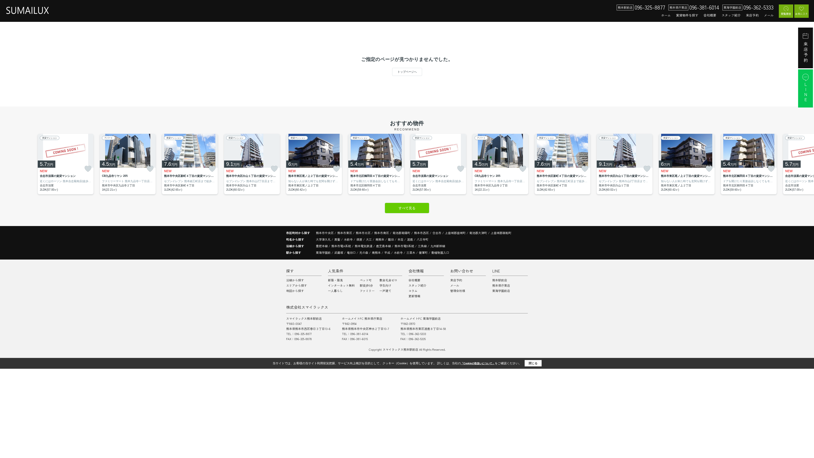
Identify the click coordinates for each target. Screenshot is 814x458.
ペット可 (366, 280)
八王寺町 (422, 239)
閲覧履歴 (786, 13)
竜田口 (351, 252)
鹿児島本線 (384, 246)
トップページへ (407, 71)
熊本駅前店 (499, 280)
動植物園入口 (440, 252)
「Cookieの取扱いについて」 (478, 363)
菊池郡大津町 (478, 233)
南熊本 (380, 239)
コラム (412, 291)
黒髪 (337, 239)
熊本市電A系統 (341, 246)
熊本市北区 (363, 233)
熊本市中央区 (325, 233)
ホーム (666, 15)
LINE (806, 92)
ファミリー (367, 291)
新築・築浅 (335, 280)
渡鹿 (410, 239)
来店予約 (752, 15)
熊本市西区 (421, 233)
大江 (369, 239)
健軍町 (423, 252)
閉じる (533, 363)
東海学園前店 (501, 291)
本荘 (400, 239)
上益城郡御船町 (501, 233)
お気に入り (801, 13)
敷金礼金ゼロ (388, 280)
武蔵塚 (338, 252)
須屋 (359, 239)
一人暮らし (335, 291)
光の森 (363, 252)
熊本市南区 (381, 233)
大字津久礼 (324, 239)
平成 (387, 252)
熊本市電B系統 (404, 246)
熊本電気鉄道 (364, 246)
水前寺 (349, 239)
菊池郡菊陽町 (401, 233)
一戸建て (385, 291)
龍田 (391, 239)
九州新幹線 (437, 246)
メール (769, 15)
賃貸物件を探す (687, 15)
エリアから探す (296, 285)
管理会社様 (457, 291)
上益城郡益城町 (455, 233)
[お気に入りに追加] (88, 169)
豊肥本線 (322, 246)
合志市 (436, 233)
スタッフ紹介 (731, 15)
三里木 (410, 252)
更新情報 (414, 296)
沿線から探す (295, 280)
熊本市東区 (344, 233)
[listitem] (314, 164)
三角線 (423, 246)
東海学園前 (323, 252)
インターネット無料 (341, 285)
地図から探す (295, 291)
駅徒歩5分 (366, 285)
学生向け (385, 285)
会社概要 (710, 15)
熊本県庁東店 (501, 285)
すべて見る (407, 208)
